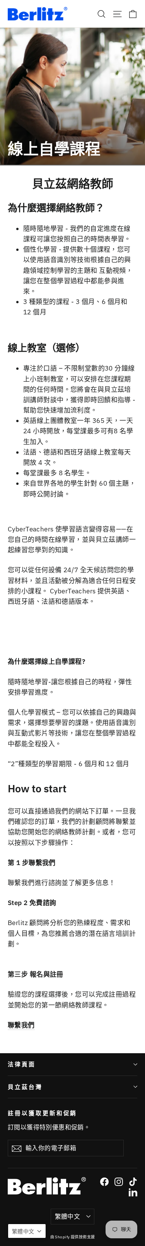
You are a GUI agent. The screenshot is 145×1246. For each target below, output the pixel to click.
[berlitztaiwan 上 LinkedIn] (133, 1192)
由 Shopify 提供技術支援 (72, 1236)
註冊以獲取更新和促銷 (42, 1113)
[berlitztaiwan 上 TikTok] (133, 1181)
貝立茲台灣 (25, 1087)
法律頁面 (22, 1064)
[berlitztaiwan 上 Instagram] (118, 1181)
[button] (27, 1231)
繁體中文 (67, 1216)
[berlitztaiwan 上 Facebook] (104, 1181)
